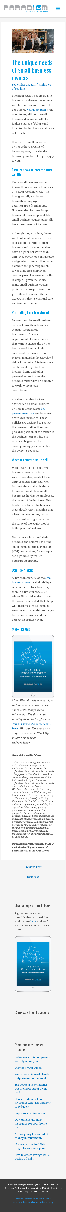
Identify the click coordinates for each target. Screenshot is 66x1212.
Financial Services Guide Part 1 (29, 1199)
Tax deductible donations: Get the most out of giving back (31, 1088)
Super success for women (31, 1113)
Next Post (33, 877)
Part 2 (48, 1199)
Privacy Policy (46, 1202)
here (33, 921)
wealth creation (36, 110)
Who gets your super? (28, 1068)
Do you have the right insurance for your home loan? (31, 1123)
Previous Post (32, 867)
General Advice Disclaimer (25, 1202)
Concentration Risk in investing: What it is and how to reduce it (33, 1102)
